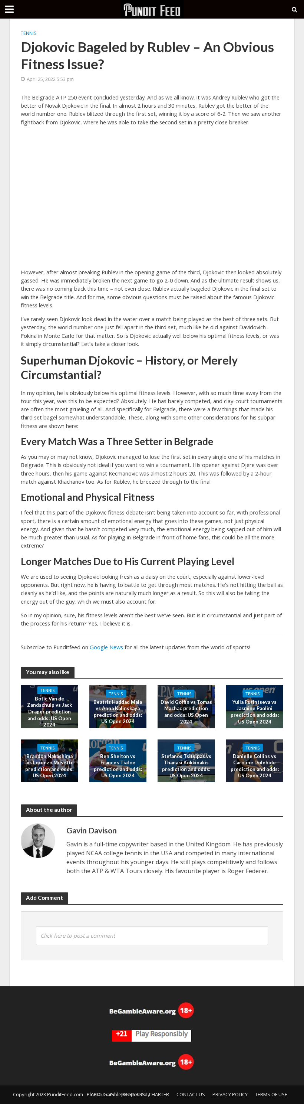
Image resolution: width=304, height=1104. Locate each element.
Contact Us (190, 1094)
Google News (106, 647)
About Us (102, 1094)
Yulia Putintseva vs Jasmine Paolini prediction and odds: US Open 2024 (255, 711)
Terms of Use (271, 1094)
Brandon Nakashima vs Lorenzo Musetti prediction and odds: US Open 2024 (49, 765)
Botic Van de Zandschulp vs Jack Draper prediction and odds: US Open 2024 (49, 712)
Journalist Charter (145, 1094)
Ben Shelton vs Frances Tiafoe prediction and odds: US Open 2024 (118, 765)
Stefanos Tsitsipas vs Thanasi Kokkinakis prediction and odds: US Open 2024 (186, 765)
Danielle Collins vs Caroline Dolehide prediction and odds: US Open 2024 (255, 765)
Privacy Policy (230, 1094)
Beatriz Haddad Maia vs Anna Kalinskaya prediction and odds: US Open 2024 (117, 711)
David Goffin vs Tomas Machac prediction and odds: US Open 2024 (186, 711)
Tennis (29, 33)
